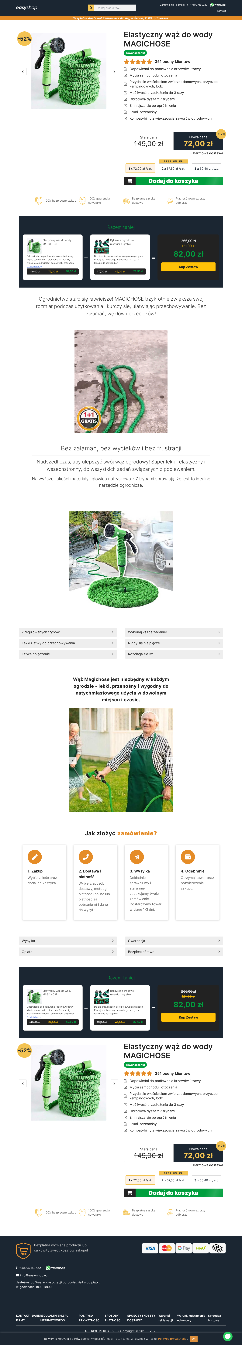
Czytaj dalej (33, 266)
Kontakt (221, 10)
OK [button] (193, 1338)
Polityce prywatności (172, 1338)
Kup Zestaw (188, 267)
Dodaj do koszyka (173, 180)
